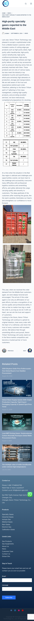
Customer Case (7, 551)
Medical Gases (7, 522)
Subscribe (8, 597)
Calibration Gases (8, 529)
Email (4, 576)
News (26, 33)
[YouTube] (22, 610)
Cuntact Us (6, 554)
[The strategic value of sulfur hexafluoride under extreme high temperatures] (17, 453)
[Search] (25, 3)
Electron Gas (6, 527)
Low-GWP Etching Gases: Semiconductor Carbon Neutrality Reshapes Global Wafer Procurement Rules (17, 436)
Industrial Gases (7, 517)
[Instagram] (19, 610)
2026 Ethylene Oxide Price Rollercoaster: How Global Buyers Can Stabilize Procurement (16, 371)
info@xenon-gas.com (20, 490)
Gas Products (7, 541)
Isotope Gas (6, 519)
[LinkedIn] (15, 610)
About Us (5, 546)
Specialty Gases (8, 514)
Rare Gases (6, 524)
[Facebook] (11, 610)
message (5, 585)
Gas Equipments (8, 544)
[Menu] (31, 3)
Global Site (6, 556)
